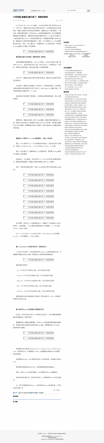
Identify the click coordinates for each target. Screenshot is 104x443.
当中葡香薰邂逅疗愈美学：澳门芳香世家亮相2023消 (76, 119)
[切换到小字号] (59, 20)
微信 (43, 392)
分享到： (16, 392)
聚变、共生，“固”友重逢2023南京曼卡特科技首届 (75, 111)
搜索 (88, 10)
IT (41, 10)
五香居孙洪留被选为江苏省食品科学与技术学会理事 (76, 125)
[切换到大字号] (61, 20)
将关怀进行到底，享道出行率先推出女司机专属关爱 (76, 141)
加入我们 (55, 433)
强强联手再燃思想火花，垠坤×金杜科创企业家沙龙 (76, 99)
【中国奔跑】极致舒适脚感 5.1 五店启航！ (74, 113)
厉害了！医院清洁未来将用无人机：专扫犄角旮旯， (76, 76)
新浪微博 (27, 392)
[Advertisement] (52, 3)
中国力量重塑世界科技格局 (70, 47)
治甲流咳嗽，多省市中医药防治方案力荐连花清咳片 (76, 137)
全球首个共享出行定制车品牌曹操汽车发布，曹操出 (76, 129)
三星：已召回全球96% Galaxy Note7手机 (73, 87)
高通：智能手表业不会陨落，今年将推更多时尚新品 (76, 83)
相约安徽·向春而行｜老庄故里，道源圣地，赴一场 (75, 105)
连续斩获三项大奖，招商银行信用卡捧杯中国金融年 (76, 123)
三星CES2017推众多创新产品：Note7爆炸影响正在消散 (76, 81)
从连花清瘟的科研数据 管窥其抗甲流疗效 (73, 147)
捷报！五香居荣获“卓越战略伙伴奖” (72, 133)
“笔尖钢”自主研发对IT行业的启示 (72, 89)
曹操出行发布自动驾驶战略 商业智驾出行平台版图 (75, 107)
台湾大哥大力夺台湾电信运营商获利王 (73, 49)
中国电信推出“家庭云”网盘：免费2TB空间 (74, 78)
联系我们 (64, 433)
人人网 (38, 392)
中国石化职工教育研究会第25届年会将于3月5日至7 (76, 152)
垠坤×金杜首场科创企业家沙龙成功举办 (73, 127)
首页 (39, 10)
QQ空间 (22, 392)
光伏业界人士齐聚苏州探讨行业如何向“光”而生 (75, 154)
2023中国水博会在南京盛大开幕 (71, 97)
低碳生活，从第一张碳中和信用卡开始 (73, 135)
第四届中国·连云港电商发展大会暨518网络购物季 (75, 103)
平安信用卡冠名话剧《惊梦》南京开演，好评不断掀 (76, 95)
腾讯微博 (33, 392)
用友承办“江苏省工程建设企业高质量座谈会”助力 (75, 121)
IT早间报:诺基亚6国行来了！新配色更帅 (73, 72)
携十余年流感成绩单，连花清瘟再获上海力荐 (74, 139)
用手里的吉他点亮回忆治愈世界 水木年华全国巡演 (75, 117)
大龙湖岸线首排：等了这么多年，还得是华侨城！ (75, 109)
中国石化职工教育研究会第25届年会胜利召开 (74, 145)
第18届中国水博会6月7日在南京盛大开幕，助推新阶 (76, 101)
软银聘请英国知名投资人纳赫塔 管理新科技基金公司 (76, 51)
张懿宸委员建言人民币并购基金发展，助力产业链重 (76, 143)
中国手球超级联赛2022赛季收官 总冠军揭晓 (74, 131)
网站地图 (59, 433)
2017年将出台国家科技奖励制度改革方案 (73, 70)
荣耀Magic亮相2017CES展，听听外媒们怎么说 (74, 45)
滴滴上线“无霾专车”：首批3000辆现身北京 (74, 85)
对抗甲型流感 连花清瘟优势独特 (72, 150)
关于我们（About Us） (43, 433)
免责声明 (50, 433)
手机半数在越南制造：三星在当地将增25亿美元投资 (76, 74)
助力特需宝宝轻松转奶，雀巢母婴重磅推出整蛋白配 (76, 115)
